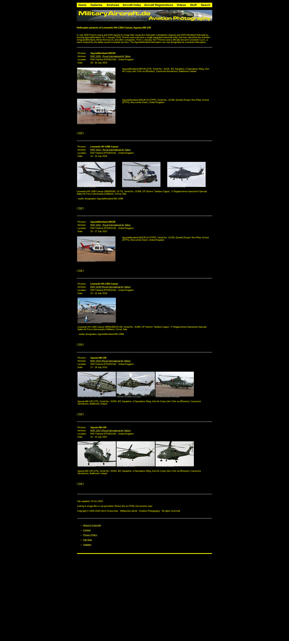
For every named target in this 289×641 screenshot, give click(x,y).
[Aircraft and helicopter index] (132, 4)
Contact (87, 530)
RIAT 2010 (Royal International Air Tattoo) (110, 361)
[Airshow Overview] (112, 4)
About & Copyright (92, 525)
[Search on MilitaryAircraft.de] (205, 4)
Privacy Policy (90, 535)
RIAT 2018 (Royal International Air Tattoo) (110, 287)
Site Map (87, 540)
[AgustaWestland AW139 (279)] (96, 92)
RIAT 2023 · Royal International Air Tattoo (110, 150)
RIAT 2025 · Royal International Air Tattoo (110, 56)
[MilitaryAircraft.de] (82, 4)
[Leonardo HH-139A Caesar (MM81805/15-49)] (97, 322)
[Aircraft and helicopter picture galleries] (96, 4)
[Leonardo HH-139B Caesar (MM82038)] (96, 187)
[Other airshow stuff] (193, 4)
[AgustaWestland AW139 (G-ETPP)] (96, 123)
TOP (80, 133)
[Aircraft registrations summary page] (158, 4)
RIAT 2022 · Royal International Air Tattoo (110, 225)
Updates (87, 544)
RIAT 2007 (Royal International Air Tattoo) (110, 430)
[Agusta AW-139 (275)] (97, 396)
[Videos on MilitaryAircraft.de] (181, 4)
